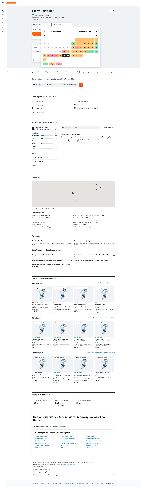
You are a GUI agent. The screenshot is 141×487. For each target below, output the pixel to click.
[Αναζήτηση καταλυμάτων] (3, 11)
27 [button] (56, 55)
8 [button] (77, 44)
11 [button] (48, 48)
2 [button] (67, 40)
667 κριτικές (46, 15)
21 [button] (60, 51)
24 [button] (44, 55)
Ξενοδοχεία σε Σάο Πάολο (83, 483)
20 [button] (56, 51)
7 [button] (73, 44)
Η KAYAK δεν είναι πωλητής (41, 469)
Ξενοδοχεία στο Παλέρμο (42, 445)
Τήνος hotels (89, 447)
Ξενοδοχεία (42, 483)
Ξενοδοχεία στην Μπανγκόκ (94, 441)
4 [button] (48, 44)
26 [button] (52, 55)
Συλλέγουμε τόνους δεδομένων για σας (45, 472)
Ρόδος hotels (64, 447)
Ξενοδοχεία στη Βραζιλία (69, 483)
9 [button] (67, 44)
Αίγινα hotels (38, 450)
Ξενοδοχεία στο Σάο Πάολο (97, 483)
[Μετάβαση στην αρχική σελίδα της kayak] (11, 3)
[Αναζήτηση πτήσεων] (3, 7)
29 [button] (64, 55)
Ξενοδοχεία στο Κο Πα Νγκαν (94, 436)
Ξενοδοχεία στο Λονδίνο (41, 438)
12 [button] (52, 48)
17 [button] (44, 51)
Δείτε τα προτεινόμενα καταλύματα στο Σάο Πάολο (100, 352)
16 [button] (67, 48)
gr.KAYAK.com (35, 483)
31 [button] (44, 59)
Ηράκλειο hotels (39, 447)
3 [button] (44, 44)
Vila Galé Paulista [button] (37, 372)
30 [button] (68, 55)
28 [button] (60, 55)
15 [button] (64, 48)
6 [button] (96, 40)
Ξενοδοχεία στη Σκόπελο (93, 438)
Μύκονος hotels (65, 445)
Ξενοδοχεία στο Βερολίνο (42, 441)
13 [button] (56, 48)
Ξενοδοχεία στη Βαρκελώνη (68, 441)
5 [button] (52, 44)
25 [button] (48, 55)
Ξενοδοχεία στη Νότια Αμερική (54, 483)
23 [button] (68, 51)
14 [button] (60, 48)
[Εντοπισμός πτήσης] (3, 22)
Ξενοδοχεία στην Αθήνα (67, 438)
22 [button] (64, 51)
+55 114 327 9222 (37, 19)
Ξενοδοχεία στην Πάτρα (41, 443)
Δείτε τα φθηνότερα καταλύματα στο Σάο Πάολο (101, 318)
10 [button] (44, 48)
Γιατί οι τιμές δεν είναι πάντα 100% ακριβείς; (46, 475)
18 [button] (48, 51)
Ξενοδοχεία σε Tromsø (67, 436)
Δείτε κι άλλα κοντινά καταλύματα (105, 283)
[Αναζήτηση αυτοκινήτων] (3, 14)
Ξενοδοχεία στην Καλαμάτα (68, 443)
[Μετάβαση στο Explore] (3, 19)
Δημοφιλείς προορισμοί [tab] (41, 426)
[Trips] (3, 27)
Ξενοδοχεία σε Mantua (92, 443)
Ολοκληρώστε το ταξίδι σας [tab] (58, 426)
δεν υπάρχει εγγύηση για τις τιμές (67, 464)
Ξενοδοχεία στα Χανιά (41, 436)
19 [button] (52, 51)
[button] (3, 2)
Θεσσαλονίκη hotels (91, 445)
